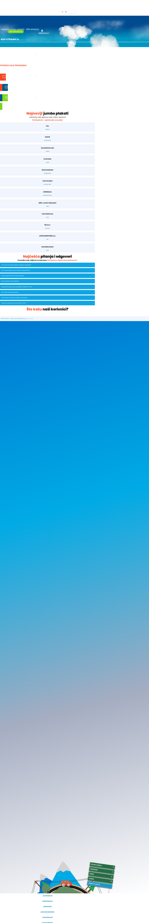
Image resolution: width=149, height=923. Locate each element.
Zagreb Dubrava (47, 173)
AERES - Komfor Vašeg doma (47, 203)
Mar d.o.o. (47, 225)
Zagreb (47, 151)
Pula (47, 239)
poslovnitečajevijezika (47, 912)
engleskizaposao (47, 901)
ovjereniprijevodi (47, 917)
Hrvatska (41, 54)
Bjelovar (47, 228)
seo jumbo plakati (13, 11)
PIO (39, 118)
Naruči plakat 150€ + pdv (16, 31)
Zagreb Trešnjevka (47, 195)
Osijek (47, 217)
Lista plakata (43, 97)
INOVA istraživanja (47, 170)
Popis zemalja (43, 76)
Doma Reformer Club (47, 148)
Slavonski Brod (47, 140)
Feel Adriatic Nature (47, 247)
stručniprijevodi (47, 895)
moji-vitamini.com (47, 214)
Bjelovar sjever (47, 184)
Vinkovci (47, 129)
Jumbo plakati (43, 33)
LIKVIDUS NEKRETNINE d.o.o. (47, 236)
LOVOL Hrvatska (47, 181)
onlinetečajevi (47, 906)
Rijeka (47, 206)
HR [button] (63, 11)
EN (66, 11)
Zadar (47, 250)
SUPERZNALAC (47, 192)
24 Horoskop (47, 159)
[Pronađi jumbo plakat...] (91, 12)
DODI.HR (47, 137)
